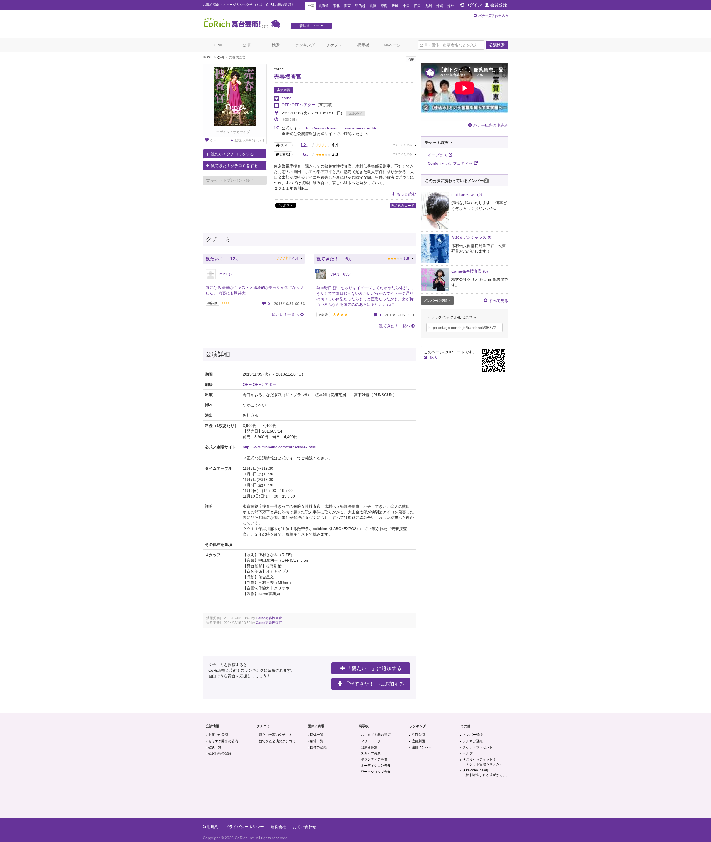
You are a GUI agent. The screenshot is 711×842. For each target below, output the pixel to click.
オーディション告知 (376, 766)
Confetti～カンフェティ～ (450, 163)
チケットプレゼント (478, 747)
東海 (384, 6)
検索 (276, 45)
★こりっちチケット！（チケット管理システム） (483, 762)
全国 (310, 6)
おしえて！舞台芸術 (376, 735)
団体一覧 (316, 735)
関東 (347, 6)
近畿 (395, 6)
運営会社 (278, 826)
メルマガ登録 (473, 741)
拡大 (434, 357)
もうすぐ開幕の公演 (223, 741)
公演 (247, 45)
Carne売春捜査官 (269, 618)
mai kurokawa (466, 194)
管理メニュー (309, 26)
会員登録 (498, 5)
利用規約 (210, 826)
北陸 (373, 6)
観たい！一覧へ (285, 314)
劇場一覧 (316, 741)
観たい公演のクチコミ (275, 735)
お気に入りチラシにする (249, 140)
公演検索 (497, 45)
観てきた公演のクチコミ (277, 741)
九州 (428, 6)
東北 (336, 6)
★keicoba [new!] (486, 772)
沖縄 (439, 6)
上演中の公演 (218, 735)
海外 (450, 6)
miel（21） (228, 274)
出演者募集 (369, 747)
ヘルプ (468, 753)
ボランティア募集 (374, 759)
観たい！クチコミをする (232, 154)
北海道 (324, 6)
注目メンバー (422, 747)
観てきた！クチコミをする (234, 165)
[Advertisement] (355, 800)
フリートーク (371, 741)
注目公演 (418, 735)
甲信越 (360, 6)
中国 (406, 6)
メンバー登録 (473, 735)
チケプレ (334, 45)
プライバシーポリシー (244, 826)
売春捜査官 (288, 77)
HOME (217, 45)
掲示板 (363, 45)
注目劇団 (418, 741)
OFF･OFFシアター (298, 105)
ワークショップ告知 (376, 772)
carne (287, 98)
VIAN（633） (341, 274)
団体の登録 (318, 747)
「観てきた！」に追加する (374, 684)
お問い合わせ (304, 826)
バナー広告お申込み (493, 16)
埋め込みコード (402, 206)
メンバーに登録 (435, 301)
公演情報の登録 (219, 753)
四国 (417, 6)
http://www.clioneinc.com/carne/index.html (342, 128)
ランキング (305, 45)
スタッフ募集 (371, 753)
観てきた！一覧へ (394, 326)
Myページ (392, 45)
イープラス (437, 155)
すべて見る (498, 300)
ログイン (473, 5)
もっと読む (406, 194)
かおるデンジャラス (472, 237)
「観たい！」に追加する (374, 668)
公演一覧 (214, 747)
